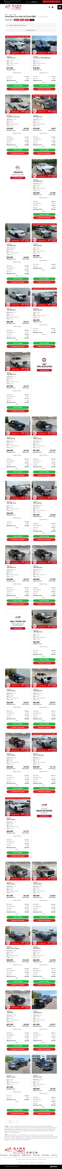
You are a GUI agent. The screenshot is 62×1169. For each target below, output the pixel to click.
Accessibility (41, 1162)
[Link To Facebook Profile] (27, 1152)
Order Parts (36, 1155)
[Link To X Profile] (30, 1152)
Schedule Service (26, 1155)
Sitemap (26, 1162)
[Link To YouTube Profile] (33, 1152)
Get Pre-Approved (15, 1155)
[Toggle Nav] (59, 7)
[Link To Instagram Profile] (36, 1152)
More (17, 82)
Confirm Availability (18, 85)
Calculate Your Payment (17, 89)
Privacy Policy (33, 1162)
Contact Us (54, 1155)
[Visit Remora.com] (53, 1167)
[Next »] (17, 1121)
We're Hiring (45, 1155)
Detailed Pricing (17, 72)
